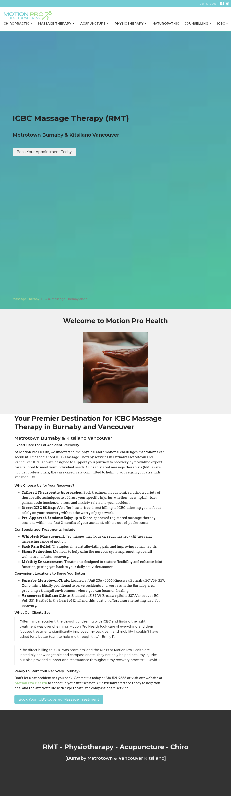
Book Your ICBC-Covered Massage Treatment (58, 699)
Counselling (196, 23)
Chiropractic (16, 23)
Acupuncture (93, 23)
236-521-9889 (208, 3)
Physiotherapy (129, 23)
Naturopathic (165, 23)
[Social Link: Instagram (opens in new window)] (227, 3)
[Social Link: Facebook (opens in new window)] (222, 3)
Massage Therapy (54, 23)
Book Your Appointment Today (44, 152)
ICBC (221, 23)
